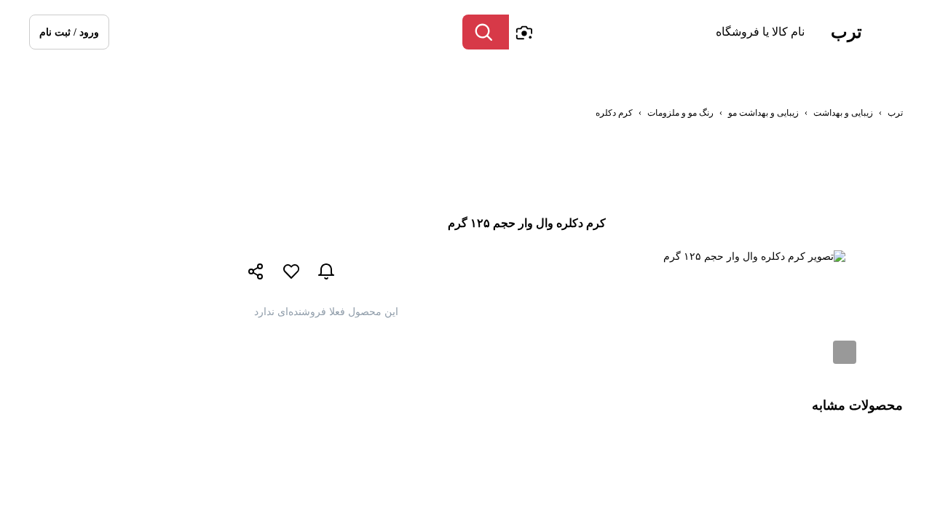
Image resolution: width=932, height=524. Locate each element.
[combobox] (660, 32)
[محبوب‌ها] (291, 271)
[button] (69, 32)
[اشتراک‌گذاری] (256, 273)
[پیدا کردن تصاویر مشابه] (844, 352)
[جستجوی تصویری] (523, 32)
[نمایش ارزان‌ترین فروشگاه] (479, 271)
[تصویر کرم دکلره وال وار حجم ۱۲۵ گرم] (754, 256)
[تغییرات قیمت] (326, 271)
